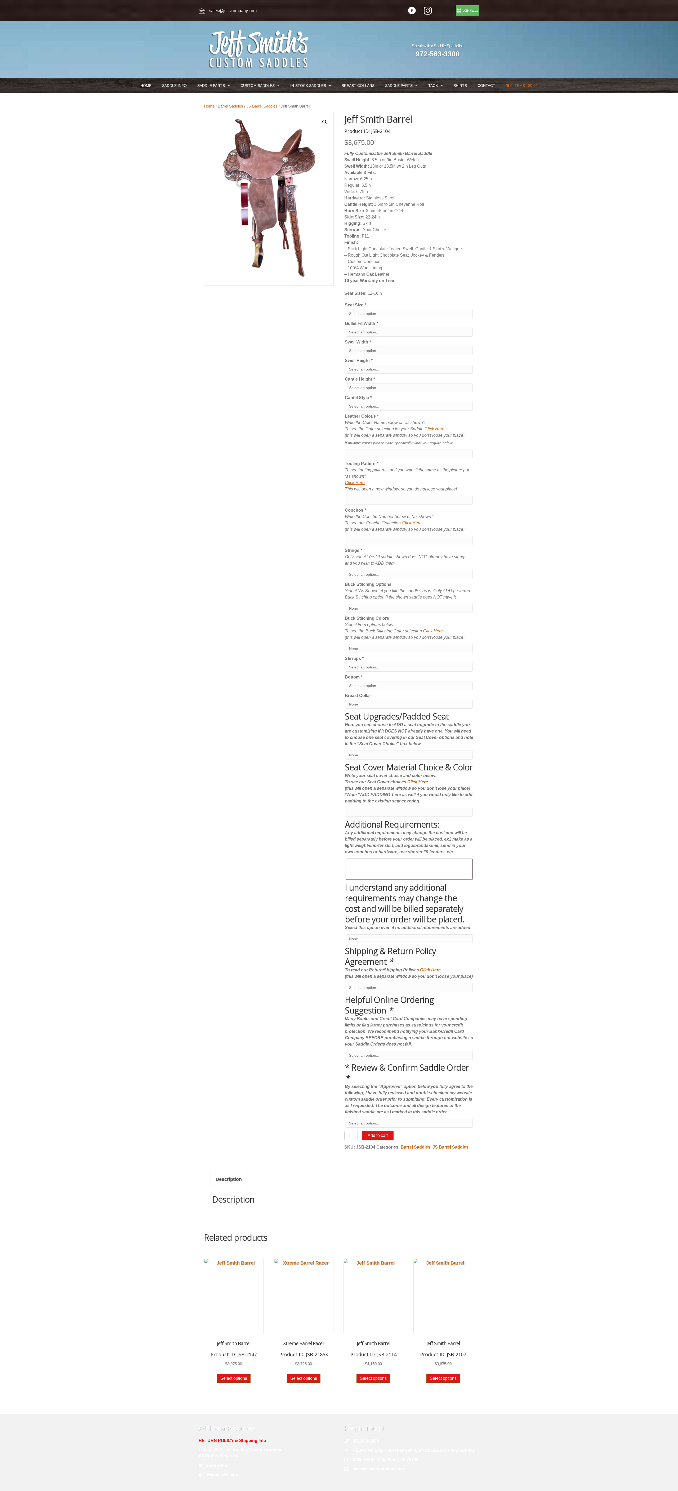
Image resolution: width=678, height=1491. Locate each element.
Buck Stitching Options (368, 584)
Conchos (355, 510)
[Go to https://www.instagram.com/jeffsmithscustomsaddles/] (428, 11)
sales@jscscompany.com (233, 10)
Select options (233, 1378)
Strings (353, 550)
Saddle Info (217, 1465)
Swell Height (358, 360)
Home (209, 106)
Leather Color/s (361, 416)
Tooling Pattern (361, 463)
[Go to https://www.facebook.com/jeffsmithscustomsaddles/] (412, 11)
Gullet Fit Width (361, 323)
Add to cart (378, 1135)
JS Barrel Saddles (262, 106)
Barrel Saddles (230, 106)
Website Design (222, 1474)
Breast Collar (358, 695)
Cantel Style (358, 397)
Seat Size (355, 305)
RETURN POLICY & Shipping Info (232, 1440)
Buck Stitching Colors (367, 618)
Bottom (353, 677)
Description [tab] (229, 1179)
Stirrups (354, 658)
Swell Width (358, 342)
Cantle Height (360, 379)
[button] (324, 122)
